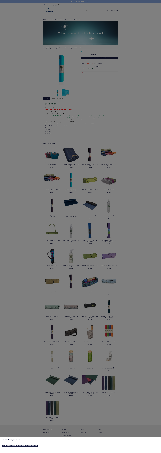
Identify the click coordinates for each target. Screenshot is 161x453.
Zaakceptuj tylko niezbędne (9, 445)
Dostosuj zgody (21, 445)
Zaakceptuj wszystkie (31, 445)
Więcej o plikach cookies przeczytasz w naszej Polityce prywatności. (13, 443)
